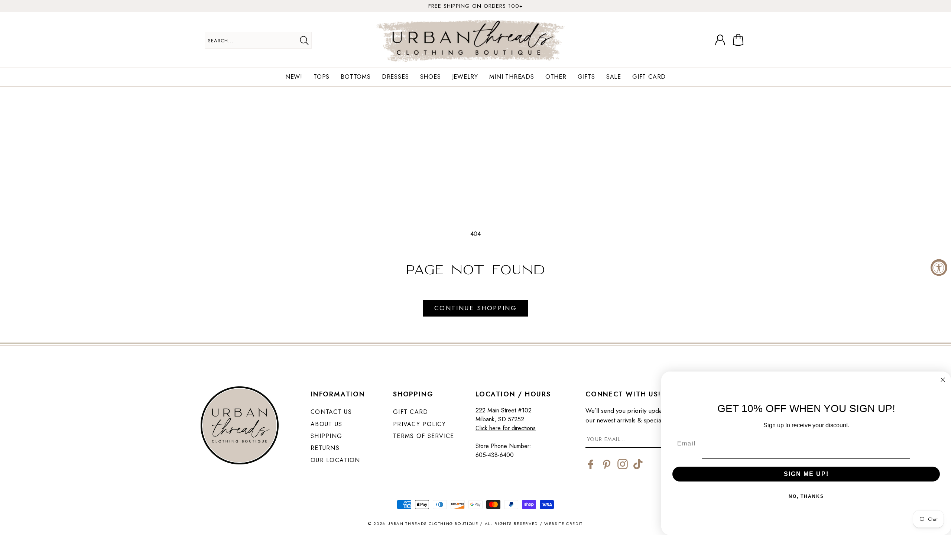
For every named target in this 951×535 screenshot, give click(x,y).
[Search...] (304, 40)
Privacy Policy (419, 424)
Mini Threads (511, 77)
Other (556, 77)
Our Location (335, 460)
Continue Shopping (475, 308)
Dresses (395, 77)
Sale (613, 77)
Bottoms (356, 77)
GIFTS (586, 77)
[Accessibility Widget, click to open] (939, 267)
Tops (322, 77)
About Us (326, 424)
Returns (325, 448)
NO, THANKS (806, 496)
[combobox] (258, 40)
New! (293, 77)
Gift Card (649, 77)
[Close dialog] (942, 379)
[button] (740, 40)
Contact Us (331, 412)
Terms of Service (423, 436)
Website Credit (563, 523)
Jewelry (465, 77)
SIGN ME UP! (806, 474)
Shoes (430, 77)
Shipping (326, 436)
